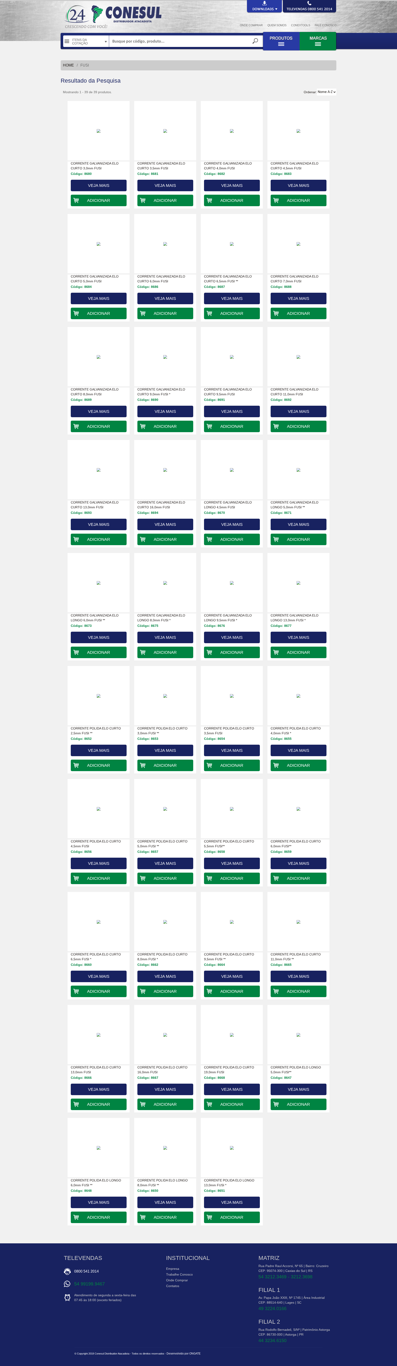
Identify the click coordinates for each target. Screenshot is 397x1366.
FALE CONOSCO (325, 25)
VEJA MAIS (98, 185)
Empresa (172, 1268)
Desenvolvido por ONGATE (184, 1353)
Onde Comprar (177, 1280)
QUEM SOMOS (276, 25)
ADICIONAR (98, 200)
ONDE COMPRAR (251, 25)
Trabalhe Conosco (179, 1274)
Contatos (172, 1286)
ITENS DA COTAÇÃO (80, 41)
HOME (68, 65)
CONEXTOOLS (300, 25)
